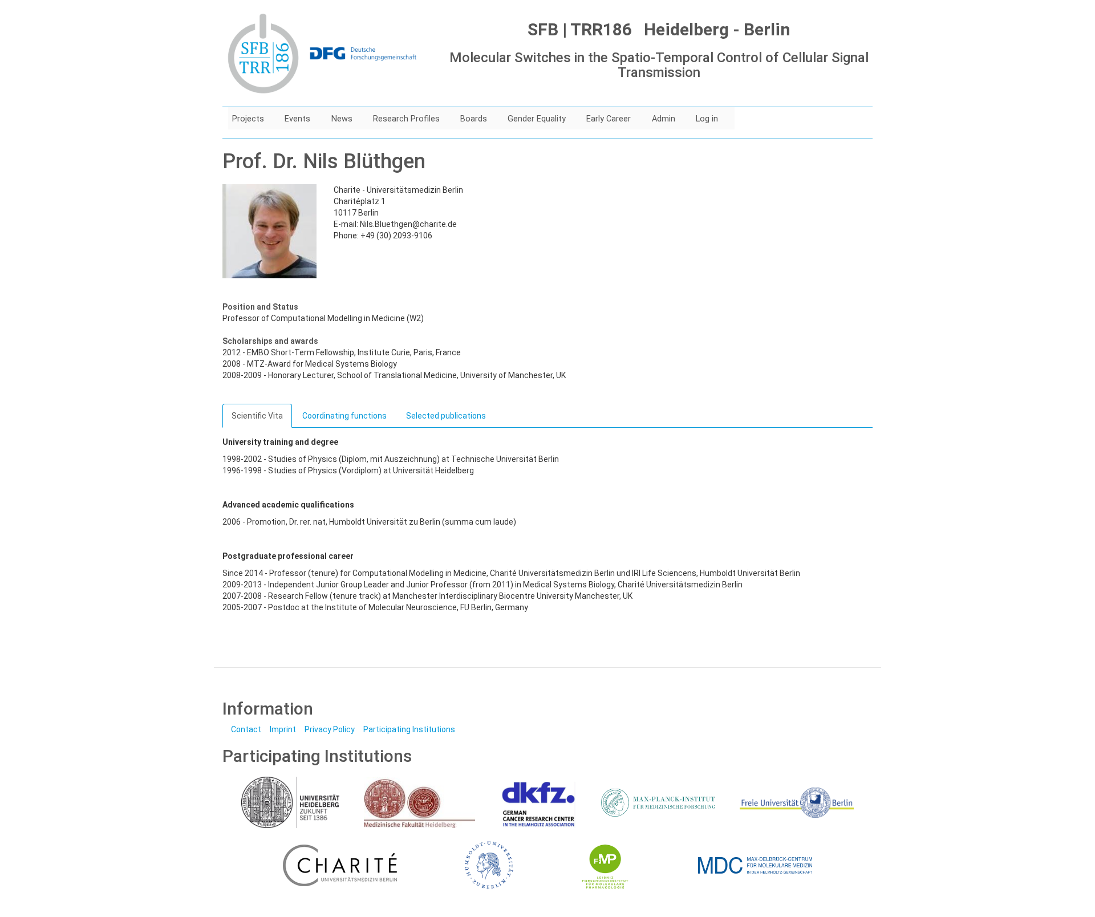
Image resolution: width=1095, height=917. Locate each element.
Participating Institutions (409, 729)
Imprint (283, 729)
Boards (473, 119)
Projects (248, 119)
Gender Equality (537, 119)
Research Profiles (406, 119)
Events (297, 119)
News (341, 119)
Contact (246, 729)
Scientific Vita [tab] (257, 415)
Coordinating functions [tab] (344, 415)
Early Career (608, 119)
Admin (663, 119)
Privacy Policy (330, 729)
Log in (707, 119)
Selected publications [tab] (446, 415)
